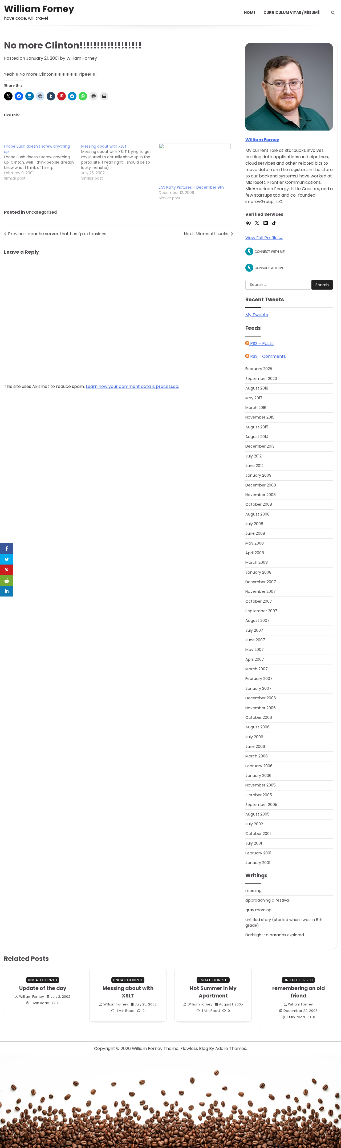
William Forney (39, 9)
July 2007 (254, 630)
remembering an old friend (298, 992)
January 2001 (257, 862)
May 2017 (253, 398)
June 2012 (254, 465)
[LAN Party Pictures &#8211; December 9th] (195, 164)
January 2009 (258, 475)
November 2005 (260, 785)
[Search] (333, 13)
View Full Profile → (264, 238)
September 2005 (261, 804)
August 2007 (257, 620)
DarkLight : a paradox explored (274, 935)
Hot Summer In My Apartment (213, 992)
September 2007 (261, 611)
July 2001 (253, 843)
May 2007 (254, 649)
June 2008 (255, 533)
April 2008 (254, 552)
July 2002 (254, 824)
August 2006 (257, 727)
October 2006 (258, 717)
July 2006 (254, 737)
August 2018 (256, 388)
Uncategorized (41, 212)
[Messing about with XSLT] (120, 162)
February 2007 (259, 678)
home (249, 12)
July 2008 (254, 523)
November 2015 (259, 417)
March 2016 (255, 407)
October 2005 (258, 795)
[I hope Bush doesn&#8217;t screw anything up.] (42, 162)
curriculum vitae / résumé (291, 12)
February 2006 (259, 766)
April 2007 (254, 659)
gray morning (258, 909)
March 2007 (256, 669)
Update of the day (42, 988)
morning (253, 890)
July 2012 (253, 456)
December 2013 (259, 446)
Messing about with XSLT (128, 992)
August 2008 (257, 514)
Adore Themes (230, 1048)
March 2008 (256, 562)
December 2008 (260, 485)
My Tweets (256, 315)
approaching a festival (267, 900)
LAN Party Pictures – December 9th (191, 187)
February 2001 (258, 853)
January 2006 (258, 775)
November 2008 (260, 494)
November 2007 (260, 591)
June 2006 (255, 746)
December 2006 (260, 698)
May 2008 (254, 543)
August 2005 (257, 814)
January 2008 (258, 572)
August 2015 (256, 427)
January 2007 (258, 688)
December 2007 (260, 582)
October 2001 (258, 833)
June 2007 (255, 640)
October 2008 (258, 504)
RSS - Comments (267, 356)
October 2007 (258, 601)
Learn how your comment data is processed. (132, 386)
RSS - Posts (261, 343)
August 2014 (257, 436)
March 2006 (256, 756)
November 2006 (260, 708)
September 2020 (261, 378)
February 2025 (258, 368)
